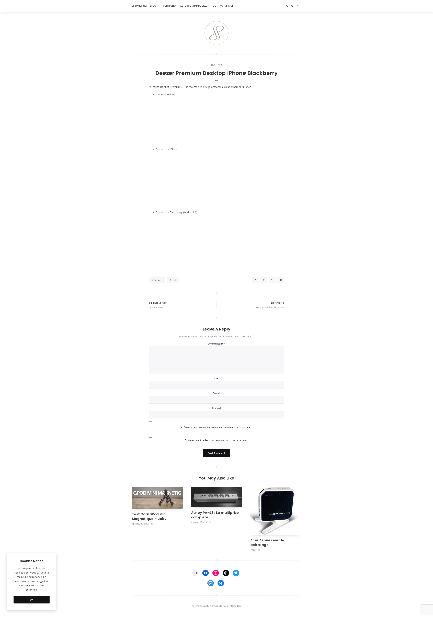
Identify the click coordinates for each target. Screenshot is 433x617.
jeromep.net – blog (144, 5)
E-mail (216, 393)
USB (209, 522)
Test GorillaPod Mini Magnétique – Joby (149, 516)
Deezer (158, 279)
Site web (217, 408)
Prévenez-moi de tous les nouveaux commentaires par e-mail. (216, 427)
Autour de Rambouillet (194, 5)
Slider (144, 523)
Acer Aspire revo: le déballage (267, 542)
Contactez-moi (223, 5)
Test (174, 279)
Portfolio (169, 5)
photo (136, 523)
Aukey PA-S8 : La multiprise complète (215, 515)
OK (31, 599)
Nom (216, 378)
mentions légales (219, 605)
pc (253, 549)
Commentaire (216, 343)
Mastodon (235, 605)
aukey (195, 522)
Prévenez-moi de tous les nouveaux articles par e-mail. (216, 440)
